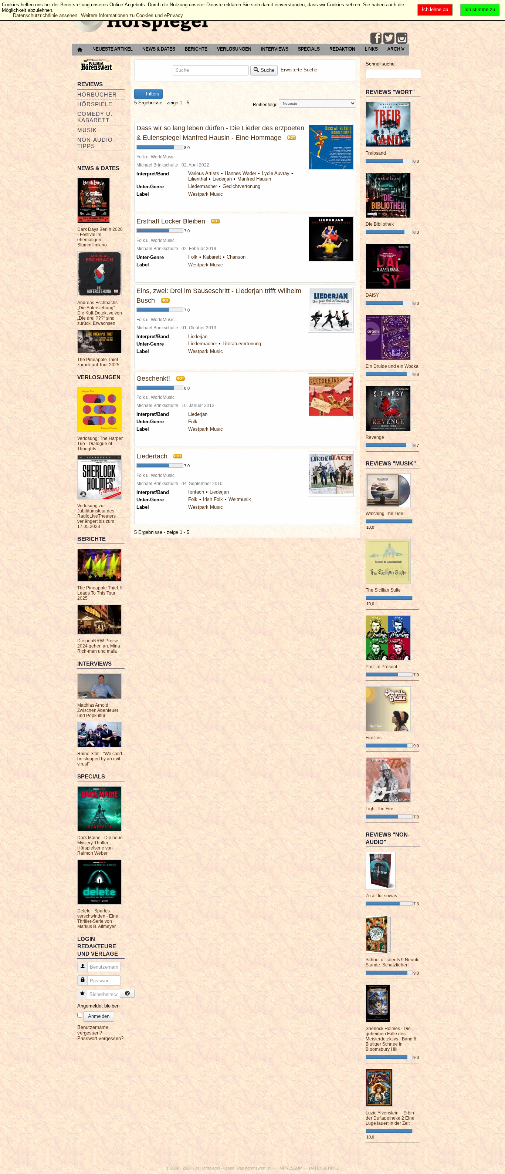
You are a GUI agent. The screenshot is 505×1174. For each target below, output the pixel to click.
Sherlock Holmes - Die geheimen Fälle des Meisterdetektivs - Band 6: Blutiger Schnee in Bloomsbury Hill (391, 1039)
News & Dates (158, 48)
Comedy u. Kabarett (94, 117)
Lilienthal (197, 179)
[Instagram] (401, 38)
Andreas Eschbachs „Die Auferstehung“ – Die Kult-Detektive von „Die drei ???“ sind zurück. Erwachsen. (99, 313)
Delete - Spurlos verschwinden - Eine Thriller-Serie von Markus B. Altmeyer (97, 918)
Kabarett (212, 257)
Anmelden (98, 1016)
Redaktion (342, 48)
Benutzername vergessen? (92, 1030)
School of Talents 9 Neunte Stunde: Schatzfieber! (393, 962)
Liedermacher (202, 186)
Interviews (274, 48)
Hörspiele (94, 104)
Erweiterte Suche (299, 70)
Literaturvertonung (242, 343)
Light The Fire (379, 808)
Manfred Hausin (254, 179)
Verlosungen (234, 48)
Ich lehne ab (435, 9)
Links (371, 48)
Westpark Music (205, 194)
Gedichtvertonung (241, 186)
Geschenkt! (153, 378)
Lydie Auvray (275, 173)
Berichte (196, 48)
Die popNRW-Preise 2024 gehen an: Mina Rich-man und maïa (98, 646)
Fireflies (374, 737)
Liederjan (222, 179)
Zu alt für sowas (381, 895)
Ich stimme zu (479, 9)
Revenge (375, 437)
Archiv (395, 48)
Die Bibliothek (380, 224)
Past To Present (381, 666)
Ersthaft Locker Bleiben (170, 221)
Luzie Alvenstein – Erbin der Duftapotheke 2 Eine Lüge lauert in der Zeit (390, 1118)
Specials (309, 48)
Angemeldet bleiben (98, 1006)
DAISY (372, 295)
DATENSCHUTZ (324, 1168)
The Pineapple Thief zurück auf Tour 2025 (98, 362)
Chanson (236, 257)
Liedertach (151, 456)
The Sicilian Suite (383, 590)
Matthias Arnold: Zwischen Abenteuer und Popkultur (97, 710)
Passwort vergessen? (100, 1038)
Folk (192, 257)
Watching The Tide (384, 513)
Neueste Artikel (112, 48)
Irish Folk (213, 499)
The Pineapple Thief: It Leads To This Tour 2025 (99, 593)
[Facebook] (376, 38)
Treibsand (376, 153)
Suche (267, 70)
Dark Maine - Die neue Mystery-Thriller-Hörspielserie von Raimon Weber (100, 845)
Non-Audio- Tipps (96, 143)
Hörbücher (97, 94)
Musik (87, 130)
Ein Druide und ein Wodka (392, 366)
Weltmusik (239, 499)
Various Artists (203, 173)
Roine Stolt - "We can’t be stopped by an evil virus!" (99, 759)
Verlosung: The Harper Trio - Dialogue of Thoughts (100, 443)
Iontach (196, 492)
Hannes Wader (240, 173)
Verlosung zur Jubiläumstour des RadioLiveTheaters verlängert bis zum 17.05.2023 (96, 516)
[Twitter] (388, 38)
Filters (152, 94)
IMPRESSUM (291, 1168)
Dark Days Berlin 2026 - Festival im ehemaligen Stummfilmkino (100, 237)
